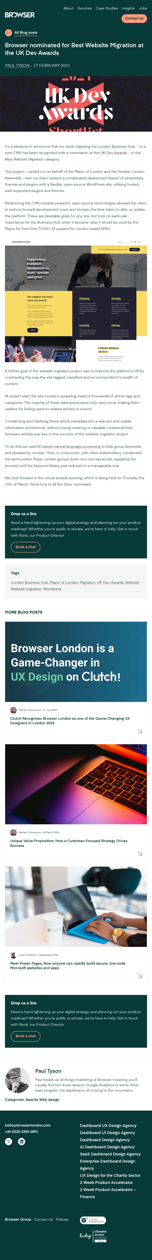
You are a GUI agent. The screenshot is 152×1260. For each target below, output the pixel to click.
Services (85, 8)
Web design (49, 1100)
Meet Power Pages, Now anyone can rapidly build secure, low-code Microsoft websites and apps (67, 966)
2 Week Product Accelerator (106, 1183)
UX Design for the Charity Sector (110, 1176)
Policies (62, 1219)
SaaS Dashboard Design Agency (110, 1154)
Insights (128, 8)
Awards (32, 1100)
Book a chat (26, 547)
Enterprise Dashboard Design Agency (107, 1165)
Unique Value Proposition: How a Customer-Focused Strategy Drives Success (68, 843)
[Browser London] (20, 15)
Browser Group (18, 1219)
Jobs (143, 8)
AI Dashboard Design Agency (107, 1147)
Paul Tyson (17, 66)
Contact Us (43, 1219)
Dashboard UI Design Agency (107, 1133)
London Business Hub (116, 146)
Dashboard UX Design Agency (108, 1126)
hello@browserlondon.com (28, 1125)
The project (14, 172)
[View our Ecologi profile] (93, 1236)
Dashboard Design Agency (105, 1140)
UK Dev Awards (113, 153)
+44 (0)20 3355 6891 (21, 1132)
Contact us (134, 18)
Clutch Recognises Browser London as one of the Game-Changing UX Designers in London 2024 (70, 721)
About (69, 8)
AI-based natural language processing (69, 447)
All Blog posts (25, 33)
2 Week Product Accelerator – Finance (108, 1193)
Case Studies (107, 8)
